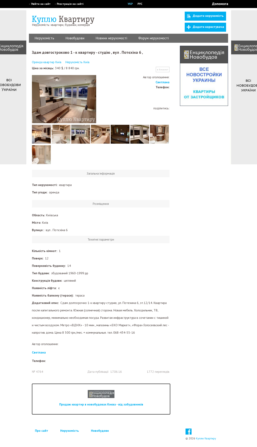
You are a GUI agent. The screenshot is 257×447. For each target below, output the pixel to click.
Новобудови (74, 38)
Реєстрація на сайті (70, 4)
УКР (130, 4)
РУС (140, 4)
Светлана (162, 82)
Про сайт (41, 431)
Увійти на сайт (41, 4)
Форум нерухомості (153, 38)
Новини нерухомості (111, 38)
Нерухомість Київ (77, 62)
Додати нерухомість (208, 16)
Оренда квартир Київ (46, 62)
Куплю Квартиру (206, 438)
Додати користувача (208, 27)
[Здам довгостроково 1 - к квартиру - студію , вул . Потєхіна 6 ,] (64, 99)
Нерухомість (44, 38)
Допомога (220, 3)
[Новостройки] (204, 105)
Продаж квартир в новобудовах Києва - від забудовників (101, 404)
